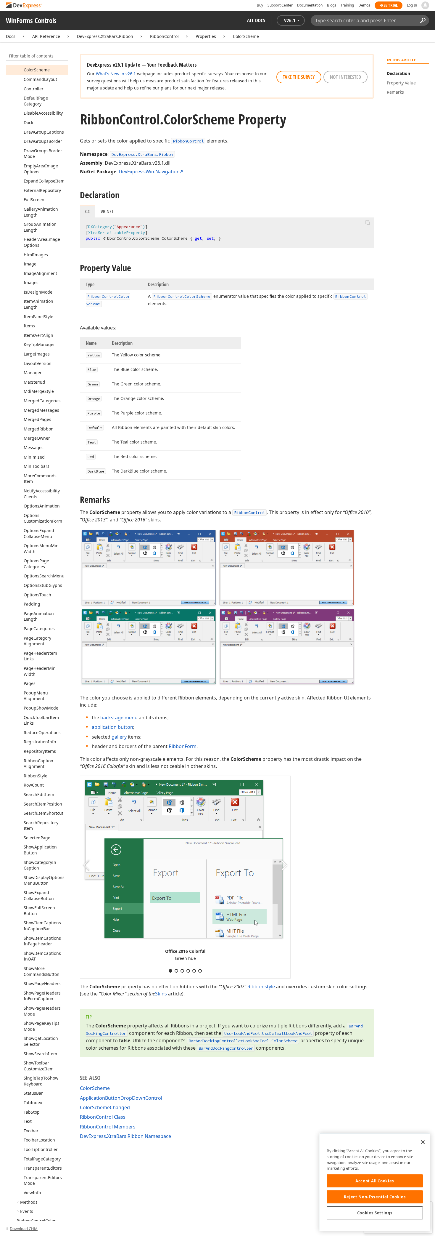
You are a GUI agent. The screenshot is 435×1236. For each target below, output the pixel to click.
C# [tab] (87, 211)
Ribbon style (261, 986)
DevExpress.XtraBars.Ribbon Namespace (125, 1136)
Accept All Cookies (374, 1181)
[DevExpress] (24, 5)
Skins (161, 993)
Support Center (280, 5)
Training (347, 5)
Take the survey (299, 77)
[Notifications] (425, 5)
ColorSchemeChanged (105, 1107)
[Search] (422, 20)
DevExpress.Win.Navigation (149, 171)
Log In (412, 5)
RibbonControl (164, 36)
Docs (10, 36)
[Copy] (367, 222)
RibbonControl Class (102, 1117)
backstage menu (119, 717)
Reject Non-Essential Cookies (375, 1197)
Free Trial (388, 5)
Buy (260, 5)
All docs (256, 20)
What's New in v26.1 (116, 73)
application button (112, 727)
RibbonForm (182, 746)
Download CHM (24, 1228)
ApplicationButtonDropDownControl (121, 1098)
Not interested (345, 77)
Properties (206, 36)
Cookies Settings (375, 1213)
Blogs (331, 5)
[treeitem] (37, 70)
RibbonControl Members (108, 1126)
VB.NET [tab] (107, 211)
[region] (374, 1182)
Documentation (310, 5)
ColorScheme (246, 36)
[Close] (422, 1142)
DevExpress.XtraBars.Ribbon (105, 36)
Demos (364, 5)
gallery (119, 737)
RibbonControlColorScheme (130, 238)
